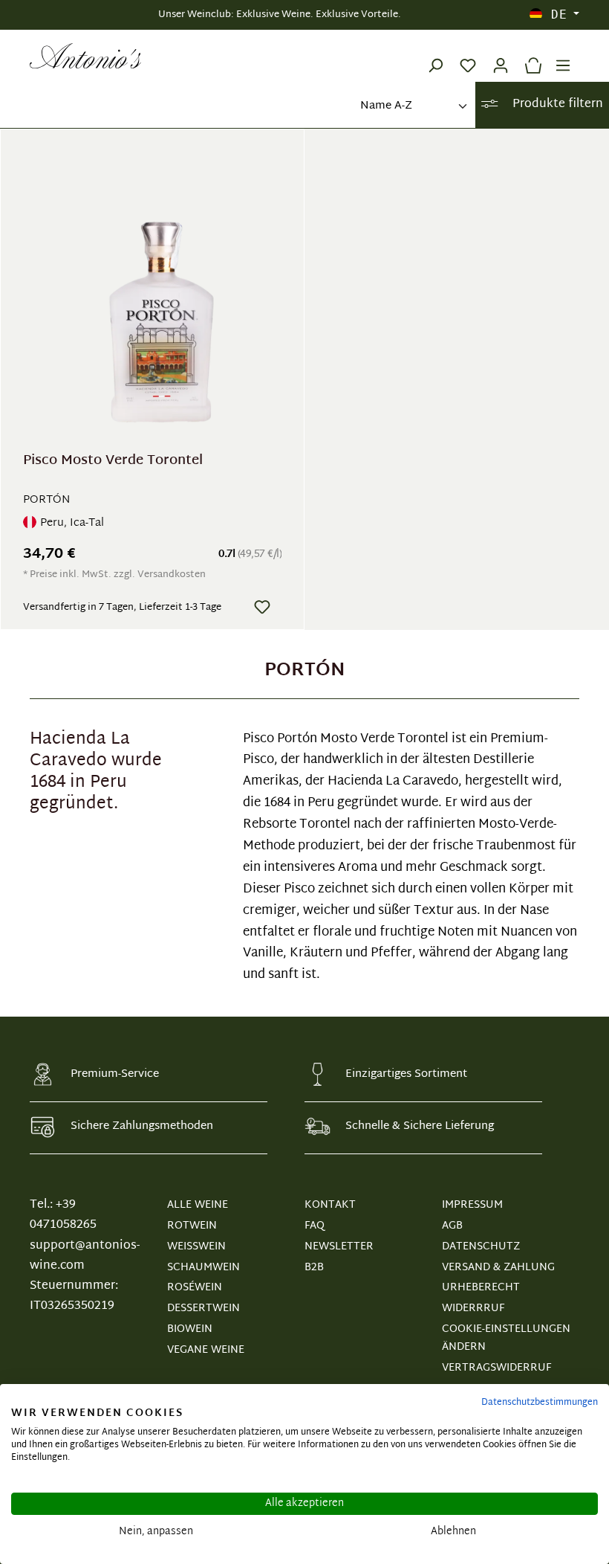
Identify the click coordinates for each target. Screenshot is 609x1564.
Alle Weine (197, 1205)
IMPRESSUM (472, 1205)
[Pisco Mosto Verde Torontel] (161, 298)
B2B (314, 1267)
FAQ (314, 1226)
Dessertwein (203, 1308)
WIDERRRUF (473, 1308)
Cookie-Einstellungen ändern (506, 1338)
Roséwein (194, 1287)
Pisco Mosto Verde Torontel (113, 463)
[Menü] (563, 56)
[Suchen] (435, 56)
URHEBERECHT (481, 1287)
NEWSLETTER (339, 1247)
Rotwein (192, 1226)
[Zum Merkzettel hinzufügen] (262, 607)
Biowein (189, 1329)
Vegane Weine (205, 1350)
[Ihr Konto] (500, 56)
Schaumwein (203, 1267)
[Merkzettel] (468, 56)
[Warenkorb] (529, 56)
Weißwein (196, 1247)
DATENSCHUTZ (481, 1247)
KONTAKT (330, 1205)
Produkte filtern (556, 104)
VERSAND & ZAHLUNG (498, 1267)
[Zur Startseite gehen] (85, 55)
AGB (452, 1226)
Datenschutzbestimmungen (539, 1402)
